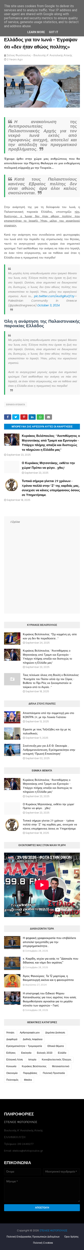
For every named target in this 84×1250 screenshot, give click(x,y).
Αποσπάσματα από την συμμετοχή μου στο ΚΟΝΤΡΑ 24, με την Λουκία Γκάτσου (48, 715)
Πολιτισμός (12, 1079)
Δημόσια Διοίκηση (55, 1032)
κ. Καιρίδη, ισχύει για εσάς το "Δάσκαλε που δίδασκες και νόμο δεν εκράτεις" (50, 960)
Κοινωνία (11, 1066)
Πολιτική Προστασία (54, 1073)
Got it (53, 32)
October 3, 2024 (48, 305)
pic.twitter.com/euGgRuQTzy (54, 296)
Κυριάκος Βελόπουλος (34, 1066)
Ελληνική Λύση (14, 1059)
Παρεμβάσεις (30, 1073)
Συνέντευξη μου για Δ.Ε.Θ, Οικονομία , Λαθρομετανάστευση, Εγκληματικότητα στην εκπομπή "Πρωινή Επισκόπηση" (49, 749)
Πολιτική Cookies (43, 1242)
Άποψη (10, 1032)
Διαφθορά (11, 1039)
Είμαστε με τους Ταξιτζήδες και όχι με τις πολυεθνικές (47, 731)
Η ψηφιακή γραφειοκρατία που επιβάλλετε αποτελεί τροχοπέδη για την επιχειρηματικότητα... (49, 942)
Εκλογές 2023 (44, 1052)
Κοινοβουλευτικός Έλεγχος (56, 1059)
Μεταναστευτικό (60, 1066)
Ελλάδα (62, 1052)
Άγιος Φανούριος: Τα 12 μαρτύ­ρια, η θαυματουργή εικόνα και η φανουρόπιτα (48, 978)
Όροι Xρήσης (71, 1236)
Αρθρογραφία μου (30, 1032)
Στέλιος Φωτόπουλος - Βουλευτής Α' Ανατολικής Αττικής (39, 55)
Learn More (36, 32)
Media (28, 1079)
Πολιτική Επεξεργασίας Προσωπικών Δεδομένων (33, 1236)
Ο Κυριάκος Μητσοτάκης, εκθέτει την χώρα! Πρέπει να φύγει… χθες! (48, 806)
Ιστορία (32, 1059)
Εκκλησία (26, 1052)
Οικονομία (12, 1073)
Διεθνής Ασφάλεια (32, 1039)
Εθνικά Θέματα (15, 404)
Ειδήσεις (11, 1052)
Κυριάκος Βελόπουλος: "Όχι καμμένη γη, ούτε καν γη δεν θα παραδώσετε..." (50, 636)
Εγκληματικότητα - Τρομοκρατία (24, 1046)
